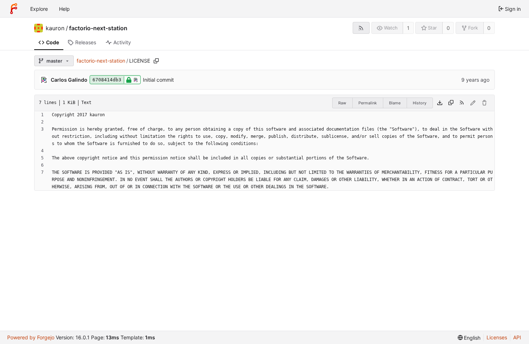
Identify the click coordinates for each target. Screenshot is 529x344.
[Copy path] (156, 61)
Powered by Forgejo (30, 337)
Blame (395, 102)
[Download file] (440, 103)
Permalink (367, 102)
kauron (55, 28)
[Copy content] (451, 103)
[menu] (469, 338)
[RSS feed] (361, 28)
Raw (342, 102)
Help (64, 9)
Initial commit (158, 80)
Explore (39, 9)
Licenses (497, 337)
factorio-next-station (98, 28)
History (419, 102)
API (517, 337)
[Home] (14, 8)
